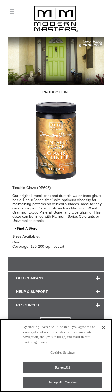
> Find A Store (25, 228)
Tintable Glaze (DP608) (31, 187)
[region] (56, 355)
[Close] (103, 327)
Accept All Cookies (62, 382)
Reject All (62, 367)
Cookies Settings (62, 352)
